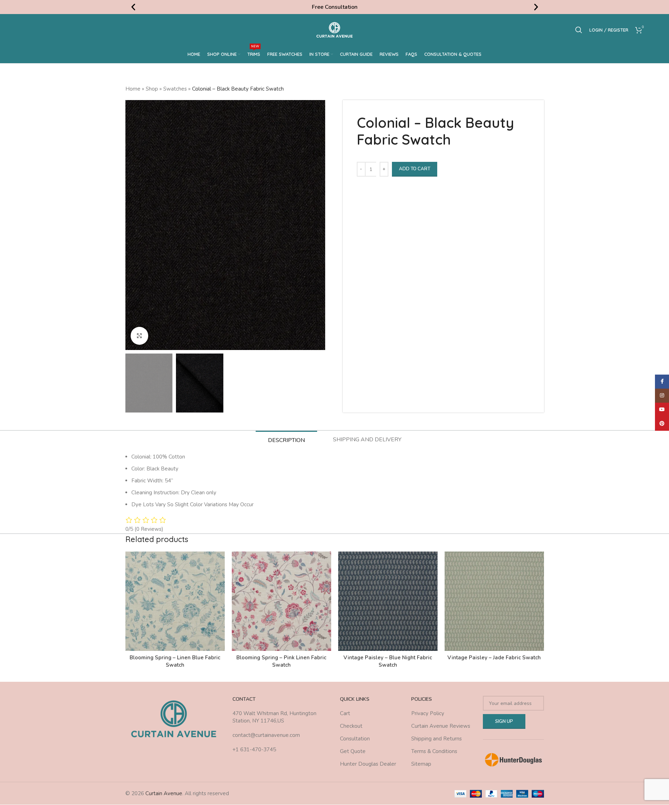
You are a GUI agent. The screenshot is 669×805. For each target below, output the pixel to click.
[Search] (579, 30)
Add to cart (414, 169)
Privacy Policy (427, 713)
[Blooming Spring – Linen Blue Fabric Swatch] (175, 601)
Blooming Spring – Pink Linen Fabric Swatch (281, 661)
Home (132, 88)
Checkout (351, 726)
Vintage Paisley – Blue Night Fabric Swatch (387, 661)
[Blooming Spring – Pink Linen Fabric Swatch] (281, 601)
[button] (133, 7)
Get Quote (353, 751)
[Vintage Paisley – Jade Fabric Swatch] (494, 601)
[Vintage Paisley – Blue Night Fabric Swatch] (388, 601)
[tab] (286, 440)
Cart (345, 713)
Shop (152, 88)
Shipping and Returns (436, 738)
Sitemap (421, 763)
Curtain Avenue (163, 793)
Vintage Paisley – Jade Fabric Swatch (494, 657)
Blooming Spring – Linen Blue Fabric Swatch (175, 661)
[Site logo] (334, 29)
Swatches (175, 88)
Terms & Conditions (434, 751)
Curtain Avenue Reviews (440, 726)
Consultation (355, 738)
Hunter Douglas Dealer (368, 763)
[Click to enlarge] (139, 335)
